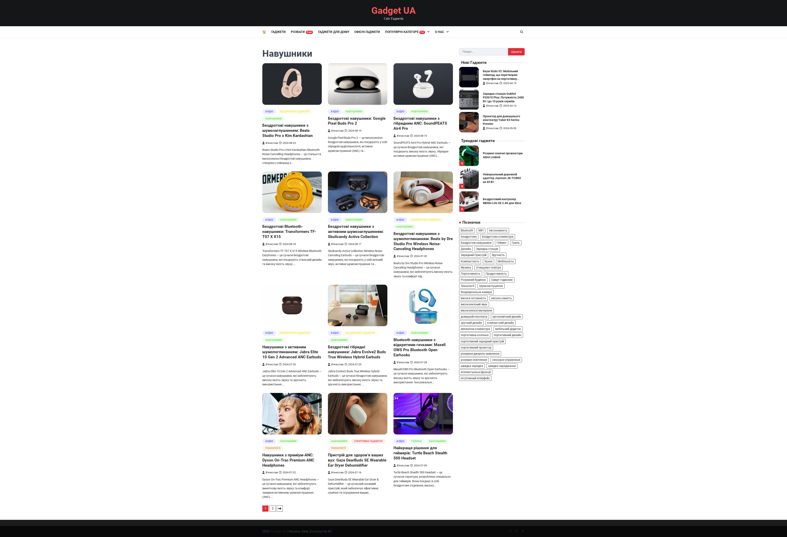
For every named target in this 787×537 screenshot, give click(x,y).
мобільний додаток (508, 329)
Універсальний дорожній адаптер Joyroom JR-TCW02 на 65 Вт (502, 178)
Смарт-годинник (502, 279)
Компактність (470, 261)
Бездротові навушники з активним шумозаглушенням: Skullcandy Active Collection (356, 231)
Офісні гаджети (367, 32)
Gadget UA (393, 10)
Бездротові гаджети (294, 111)
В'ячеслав (272, 142)
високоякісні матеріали (476, 310)
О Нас (439, 32)
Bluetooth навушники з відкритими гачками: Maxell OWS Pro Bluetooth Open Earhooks (420, 347)
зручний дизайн (471, 322)
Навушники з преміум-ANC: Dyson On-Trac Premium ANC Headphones (288, 460)
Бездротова (469, 236)
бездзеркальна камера (476, 292)
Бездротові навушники (476, 242)
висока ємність (501, 298)
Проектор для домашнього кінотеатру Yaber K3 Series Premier (501, 120)
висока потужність (473, 298)
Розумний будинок (473, 279)
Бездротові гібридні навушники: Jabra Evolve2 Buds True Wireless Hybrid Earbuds (357, 352)
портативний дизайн (507, 335)
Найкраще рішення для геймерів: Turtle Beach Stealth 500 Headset (420, 453)
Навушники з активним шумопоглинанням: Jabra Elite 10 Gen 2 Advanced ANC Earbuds (291, 352)
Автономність (498, 230)
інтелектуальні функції (476, 372)
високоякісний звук (474, 304)
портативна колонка (475, 335)
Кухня (488, 261)
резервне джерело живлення (480, 353)
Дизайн (466, 248)
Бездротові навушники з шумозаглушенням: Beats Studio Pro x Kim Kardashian (287, 130)
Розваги (301, 32)
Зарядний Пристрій (474, 255)
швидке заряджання (502, 366)
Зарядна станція (487, 248)
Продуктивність (496, 273)
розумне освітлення (474, 359)
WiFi (481, 230)
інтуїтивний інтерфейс (475, 378)
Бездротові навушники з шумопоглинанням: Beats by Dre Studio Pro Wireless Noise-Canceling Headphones (423, 241)
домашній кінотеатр (474, 316)
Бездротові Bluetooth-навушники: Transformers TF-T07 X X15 (289, 231)
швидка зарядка (472, 366)
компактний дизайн (500, 322)
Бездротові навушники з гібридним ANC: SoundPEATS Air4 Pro (420, 123)
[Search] (522, 32)
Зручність (498, 255)
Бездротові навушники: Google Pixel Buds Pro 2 (357, 121)
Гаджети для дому (333, 32)
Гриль (516, 242)
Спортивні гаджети (368, 441)
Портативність (470, 273)
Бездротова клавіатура (497, 236)
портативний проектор (476, 347)
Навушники (273, 118)
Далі (280, 508)
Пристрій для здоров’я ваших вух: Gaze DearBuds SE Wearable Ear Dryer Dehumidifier (357, 460)
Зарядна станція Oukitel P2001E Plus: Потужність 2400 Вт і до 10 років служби (503, 97)
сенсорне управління (506, 359)
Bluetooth (467, 230)
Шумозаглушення (491, 286)
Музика (466, 267)
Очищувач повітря (488, 267)
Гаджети (278, 32)
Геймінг (416, 441)
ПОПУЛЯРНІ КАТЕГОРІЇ (404, 32)
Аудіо (269, 111)
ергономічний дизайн (506, 316)
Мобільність (506, 261)
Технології (272, 448)
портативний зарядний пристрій (482, 341)
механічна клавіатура (475, 329)
